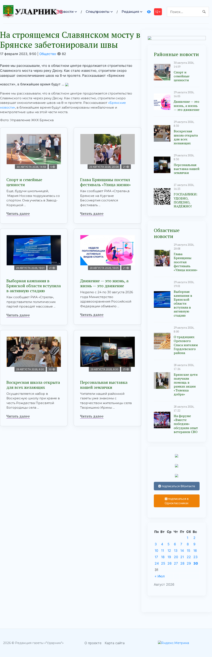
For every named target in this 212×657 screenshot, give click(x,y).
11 (162, 550)
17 (156, 557)
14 (182, 550)
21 (182, 557)
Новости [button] (66, 12)
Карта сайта (115, 643)
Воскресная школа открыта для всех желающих (33, 384)
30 (195, 563)
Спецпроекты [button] (98, 12)
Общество (47, 54)
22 (189, 557)
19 (169, 557)
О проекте (92, 643)
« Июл (160, 576)
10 (156, 550)
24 (157, 563)
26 (169, 563)
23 (195, 557)
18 (163, 557)
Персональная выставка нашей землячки (104, 384)
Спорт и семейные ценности (24, 182)
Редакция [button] (130, 12)
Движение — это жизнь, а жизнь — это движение (104, 283)
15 (188, 550)
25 (163, 563)
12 (169, 550)
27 (176, 563)
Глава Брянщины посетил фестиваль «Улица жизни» (105, 182)
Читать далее (18, 213)
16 (195, 550)
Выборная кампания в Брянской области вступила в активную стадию (33, 285)
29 (189, 563)
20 (176, 557)
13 (175, 550)
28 (182, 563)
